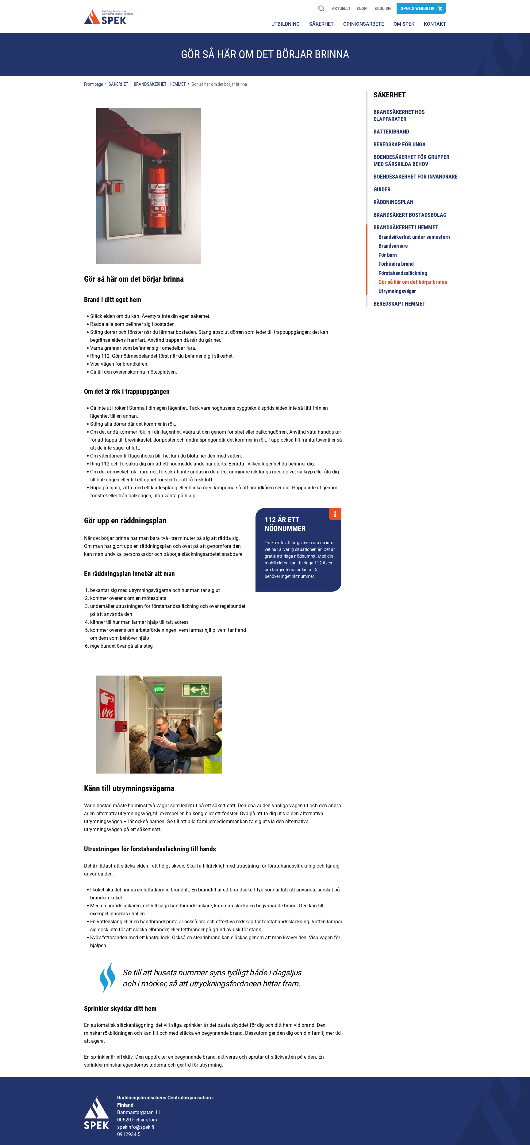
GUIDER (382, 189)
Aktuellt (341, 8)
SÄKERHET (321, 24)
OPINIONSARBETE (363, 24)
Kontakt (435, 24)
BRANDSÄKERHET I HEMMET (406, 227)
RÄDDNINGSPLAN (393, 202)
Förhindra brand (396, 264)
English (382, 8)
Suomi (362, 8)
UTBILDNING (285, 24)
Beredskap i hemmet (399, 303)
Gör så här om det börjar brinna (412, 282)
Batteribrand (391, 131)
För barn (387, 255)
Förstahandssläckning (402, 273)
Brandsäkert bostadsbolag (410, 215)
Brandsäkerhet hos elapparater (399, 115)
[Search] (321, 9)
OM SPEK (404, 24)
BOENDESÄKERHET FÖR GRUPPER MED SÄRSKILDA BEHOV (411, 160)
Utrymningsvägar (397, 291)
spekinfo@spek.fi (135, 1127)
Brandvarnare (393, 246)
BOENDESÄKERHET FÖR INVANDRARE (416, 176)
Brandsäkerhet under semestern (414, 237)
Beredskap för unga (400, 144)
